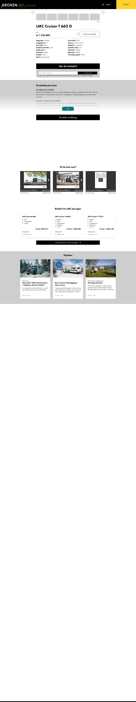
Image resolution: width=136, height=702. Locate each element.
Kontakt (126, 4)
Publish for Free (46, 193)
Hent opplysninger (87, 73)
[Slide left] (33, 12)
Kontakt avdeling (68, 117)
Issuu (27, 193)
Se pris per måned (89, 34)
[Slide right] (103, 12)
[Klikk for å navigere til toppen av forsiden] (12, 5)
